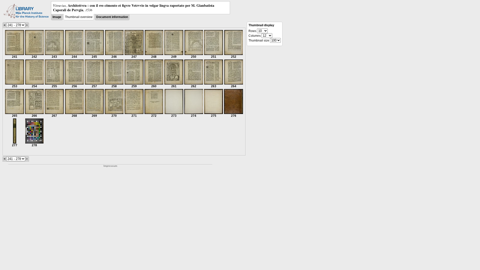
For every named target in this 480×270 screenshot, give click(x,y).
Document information (112, 17)
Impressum (110, 165)
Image (56, 17)
